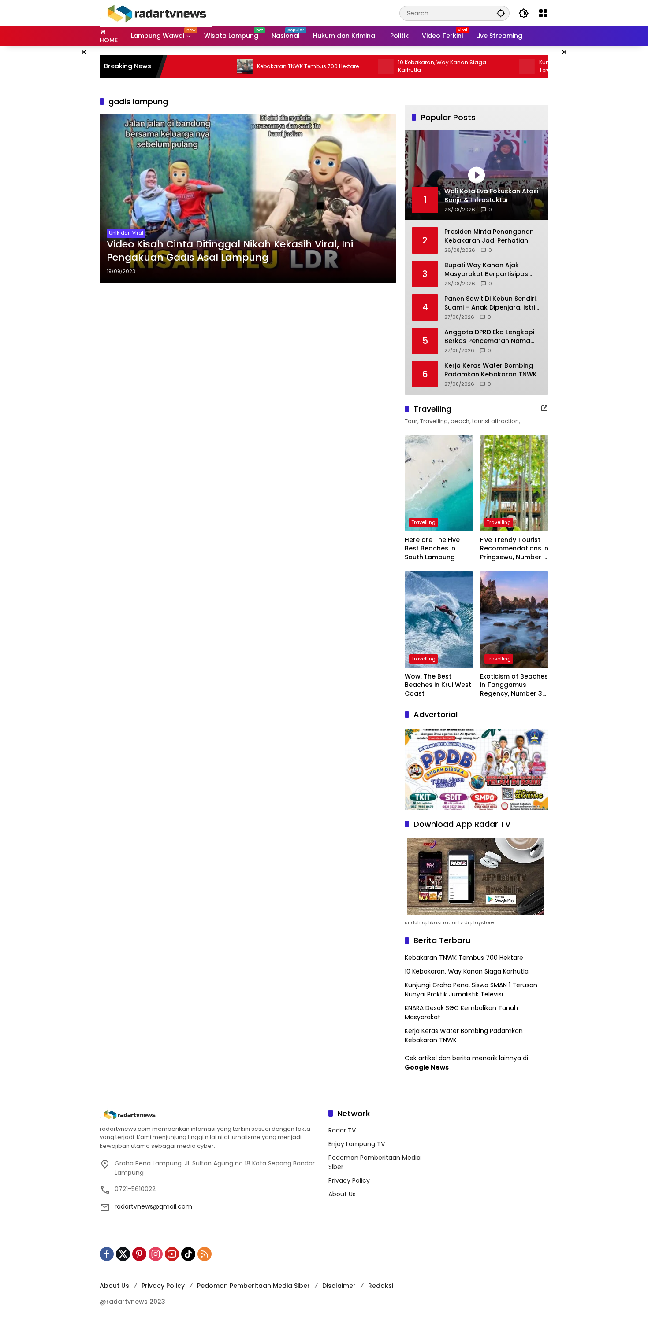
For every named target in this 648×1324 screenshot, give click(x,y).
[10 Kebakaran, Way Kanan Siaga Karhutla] (346, 66)
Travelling (423, 522)
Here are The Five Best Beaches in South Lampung (432, 548)
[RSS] (204, 1254)
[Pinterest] (139, 1254)
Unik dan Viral (126, 232)
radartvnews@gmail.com (153, 1206)
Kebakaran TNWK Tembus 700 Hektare (268, 66)
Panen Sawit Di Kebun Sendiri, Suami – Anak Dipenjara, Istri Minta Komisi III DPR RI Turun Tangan (490, 303)
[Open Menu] (543, 13)
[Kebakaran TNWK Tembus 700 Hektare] (204, 66)
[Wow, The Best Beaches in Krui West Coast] (439, 619)
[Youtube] (172, 1254)
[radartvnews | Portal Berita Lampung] (156, 12)
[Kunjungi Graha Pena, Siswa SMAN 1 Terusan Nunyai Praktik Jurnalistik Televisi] (487, 66)
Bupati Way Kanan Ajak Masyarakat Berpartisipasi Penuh (486, 269)
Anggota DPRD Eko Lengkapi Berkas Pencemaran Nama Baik (489, 336)
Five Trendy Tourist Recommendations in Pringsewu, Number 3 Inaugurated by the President (514, 549)
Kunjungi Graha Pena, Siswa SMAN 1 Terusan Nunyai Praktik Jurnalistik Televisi (471, 990)
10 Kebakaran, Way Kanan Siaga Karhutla (402, 66)
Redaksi (380, 1285)
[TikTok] (188, 1254)
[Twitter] (123, 1254)
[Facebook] (107, 1254)
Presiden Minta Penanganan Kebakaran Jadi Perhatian (489, 236)
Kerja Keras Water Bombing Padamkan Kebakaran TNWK (490, 370)
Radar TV (342, 1130)
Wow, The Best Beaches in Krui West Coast (438, 685)
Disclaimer (339, 1285)
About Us (342, 1194)
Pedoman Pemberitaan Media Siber (253, 1285)
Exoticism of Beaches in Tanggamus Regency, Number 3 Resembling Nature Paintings (514, 685)
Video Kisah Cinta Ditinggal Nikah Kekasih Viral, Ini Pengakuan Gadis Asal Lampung (230, 251)
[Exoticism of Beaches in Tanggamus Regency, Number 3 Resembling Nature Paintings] (514, 619)
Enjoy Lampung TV (356, 1144)
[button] (501, 13)
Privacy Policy (349, 1180)
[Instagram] (156, 1254)
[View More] (544, 408)
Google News (427, 1067)
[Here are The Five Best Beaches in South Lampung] (439, 483)
